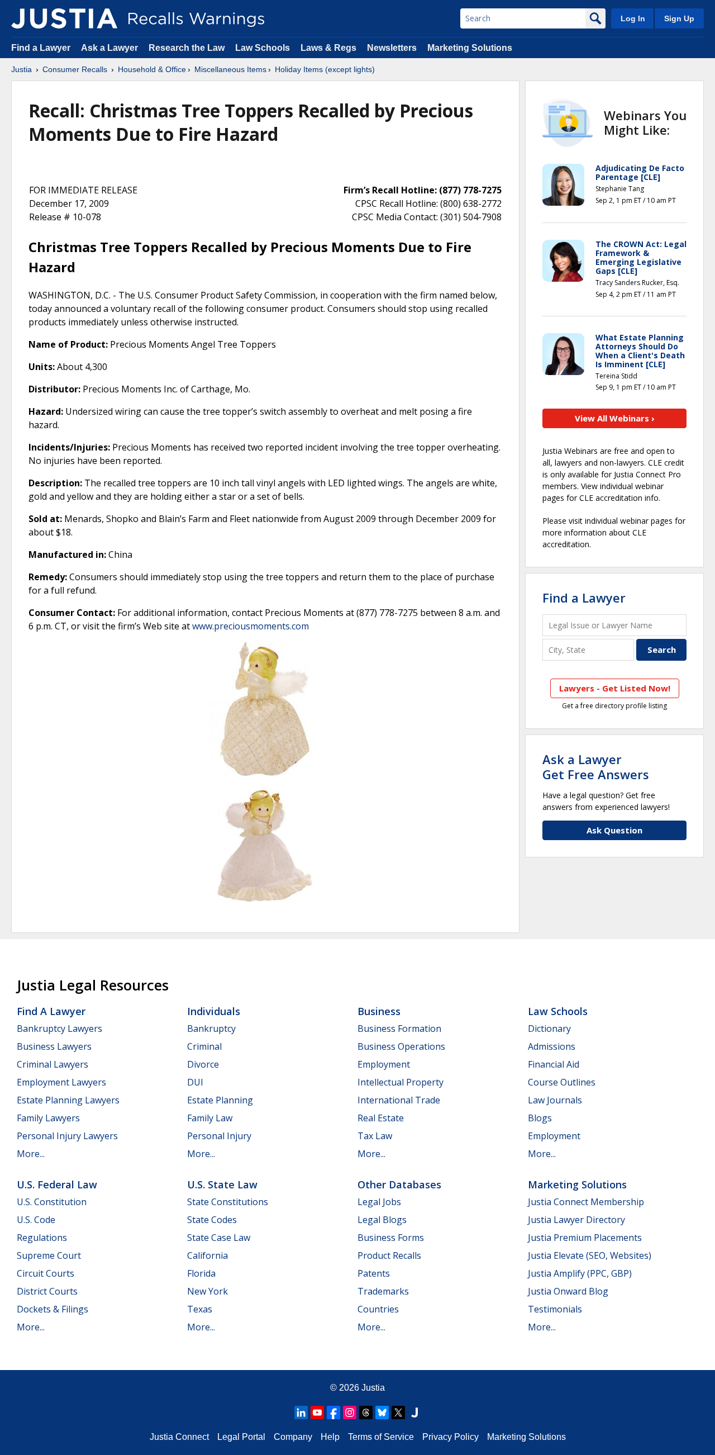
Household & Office (152, 69)
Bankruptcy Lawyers (59, 1028)
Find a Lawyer (40, 48)
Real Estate (381, 1118)
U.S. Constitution (52, 1202)
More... (31, 1154)
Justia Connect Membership (586, 1202)
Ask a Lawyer (110, 48)
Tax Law (375, 1136)
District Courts (47, 1291)
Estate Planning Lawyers (68, 1100)
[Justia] (64, 18)
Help (330, 1437)
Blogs (540, 1118)
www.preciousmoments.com (250, 626)
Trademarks (383, 1291)
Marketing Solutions (469, 48)
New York (207, 1291)
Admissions (551, 1046)
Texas (199, 1309)
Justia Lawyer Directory (576, 1220)
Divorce (203, 1064)
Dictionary (549, 1028)
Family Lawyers (48, 1118)
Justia (21, 69)
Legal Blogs (382, 1220)
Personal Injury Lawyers (67, 1136)
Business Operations (401, 1046)
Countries (378, 1309)
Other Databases (399, 1184)
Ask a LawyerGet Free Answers (595, 766)
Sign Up (679, 18)
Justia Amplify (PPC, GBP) (580, 1273)
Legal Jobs (379, 1202)
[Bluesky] (382, 1412)
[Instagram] (349, 1412)
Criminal (204, 1046)
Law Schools (262, 48)
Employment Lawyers (61, 1082)
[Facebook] (333, 1412)
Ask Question (614, 830)
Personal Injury (219, 1136)
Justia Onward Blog (568, 1291)
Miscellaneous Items (230, 69)
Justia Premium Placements (585, 1237)
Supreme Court (49, 1255)
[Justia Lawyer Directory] (414, 1412)
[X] (398, 1412)
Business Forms (391, 1237)
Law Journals (555, 1100)
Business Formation (399, 1028)
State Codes (212, 1220)
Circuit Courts (45, 1273)
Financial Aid (553, 1064)
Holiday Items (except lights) (325, 69)
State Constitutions (227, 1202)
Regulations (42, 1237)
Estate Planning (220, 1100)
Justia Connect (179, 1437)
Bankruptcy (211, 1028)
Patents (374, 1273)
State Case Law (218, 1237)
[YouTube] (317, 1412)
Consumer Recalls (74, 69)
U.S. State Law (222, 1184)
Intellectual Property (401, 1082)
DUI (195, 1082)
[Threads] (366, 1412)
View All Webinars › (615, 418)
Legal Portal (241, 1437)
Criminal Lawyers (52, 1064)
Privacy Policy (450, 1437)
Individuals (213, 1011)
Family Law (209, 1118)
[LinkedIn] (301, 1412)
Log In (633, 18)
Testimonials (555, 1309)
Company (293, 1437)
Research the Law (187, 48)
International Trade (399, 1100)
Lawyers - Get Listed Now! (614, 688)
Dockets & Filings (52, 1309)
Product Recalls (389, 1255)
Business (379, 1011)
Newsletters (392, 48)
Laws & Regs (328, 48)
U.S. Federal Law (57, 1184)
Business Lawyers (54, 1046)
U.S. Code (36, 1220)
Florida (201, 1273)
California (207, 1255)
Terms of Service (381, 1437)
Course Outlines (561, 1082)
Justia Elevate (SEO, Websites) (589, 1255)
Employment (384, 1064)
